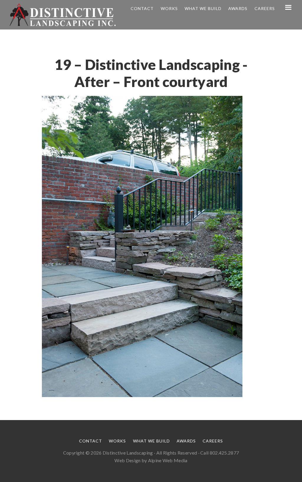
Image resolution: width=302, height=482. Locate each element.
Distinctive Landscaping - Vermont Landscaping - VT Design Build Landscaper (62, 15)
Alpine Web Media (168, 460)
